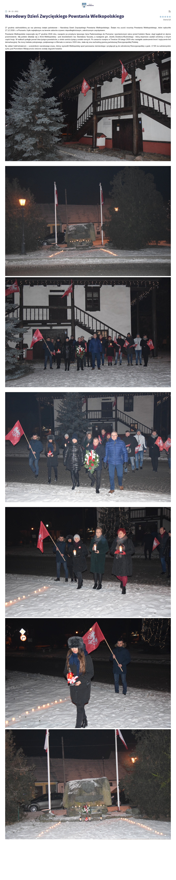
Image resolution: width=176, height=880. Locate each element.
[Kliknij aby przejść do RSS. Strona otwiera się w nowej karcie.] (170, 11)
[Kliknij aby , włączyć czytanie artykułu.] (7, 23)
